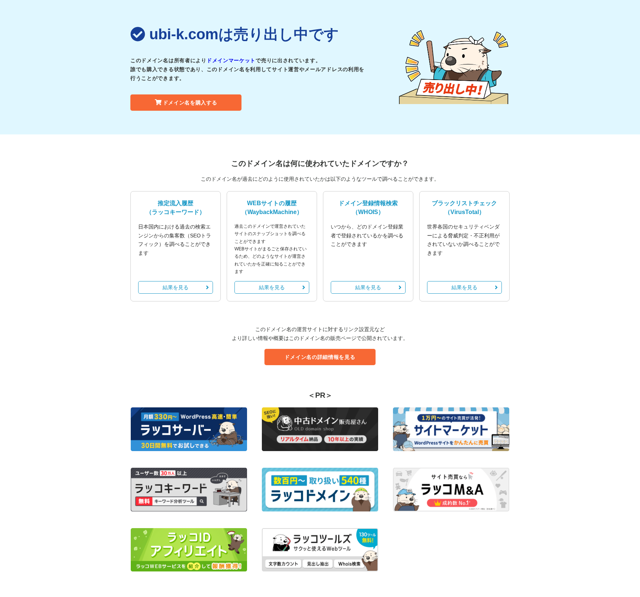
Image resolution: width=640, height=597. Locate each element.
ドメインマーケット (231, 60)
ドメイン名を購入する (190, 103)
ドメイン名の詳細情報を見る (319, 357)
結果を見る (176, 287)
